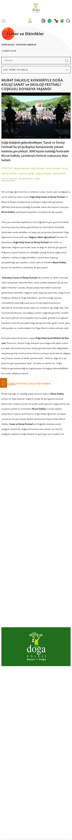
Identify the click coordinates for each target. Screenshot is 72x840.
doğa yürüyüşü (43, 173)
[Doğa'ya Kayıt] (43, 21)
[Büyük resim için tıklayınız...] (36, 116)
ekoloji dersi (59, 173)
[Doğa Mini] (37, 21)
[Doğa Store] (56, 21)
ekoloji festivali (21, 168)
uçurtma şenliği (26, 173)
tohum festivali (9, 178)
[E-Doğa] (62, 21)
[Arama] (68, 21)
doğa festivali (37, 168)
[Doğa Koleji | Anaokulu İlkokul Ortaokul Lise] (35, 8)
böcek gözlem (26, 178)
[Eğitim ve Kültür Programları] (49, 21)
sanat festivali (53, 168)
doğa (37, 178)
